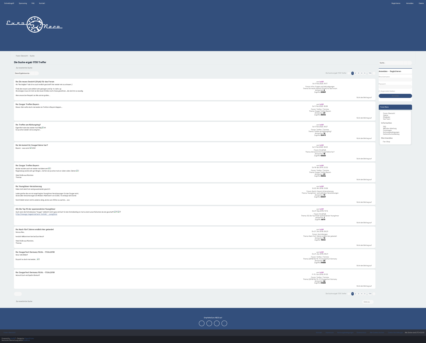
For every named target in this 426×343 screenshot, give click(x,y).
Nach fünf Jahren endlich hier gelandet (323, 236)
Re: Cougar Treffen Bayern (27, 104)
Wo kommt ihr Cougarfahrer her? (323, 152)
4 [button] (361, 73)
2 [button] (355, 73)
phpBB (12, 338)
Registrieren (395, 71)
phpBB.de (26, 340)
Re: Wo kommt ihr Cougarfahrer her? (32, 145)
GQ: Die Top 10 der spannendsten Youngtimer (323, 216)
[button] (348, 73)
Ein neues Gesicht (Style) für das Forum (323, 88)
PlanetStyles (29, 338)
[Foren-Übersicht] (34, 24)
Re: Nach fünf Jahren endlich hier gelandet (35, 229)
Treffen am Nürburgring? (323, 131)
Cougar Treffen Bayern (323, 111)
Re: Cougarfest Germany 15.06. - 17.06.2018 (35, 252)
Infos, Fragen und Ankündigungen (322, 87)
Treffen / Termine (322, 109)
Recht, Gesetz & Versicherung (322, 191)
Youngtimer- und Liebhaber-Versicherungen (322, 193)
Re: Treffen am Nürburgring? (28, 125)
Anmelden (383, 71)
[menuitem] (420, 3)
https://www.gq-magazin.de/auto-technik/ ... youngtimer (36, 214)
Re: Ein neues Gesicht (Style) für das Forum (35, 82)
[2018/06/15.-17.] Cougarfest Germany (323, 259)
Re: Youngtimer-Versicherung (29, 186)
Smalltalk (322, 150)
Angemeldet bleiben (388, 91)
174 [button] (370, 73)
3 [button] (358, 73)
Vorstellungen (323, 234)
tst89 (321, 82)
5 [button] (364, 73)
